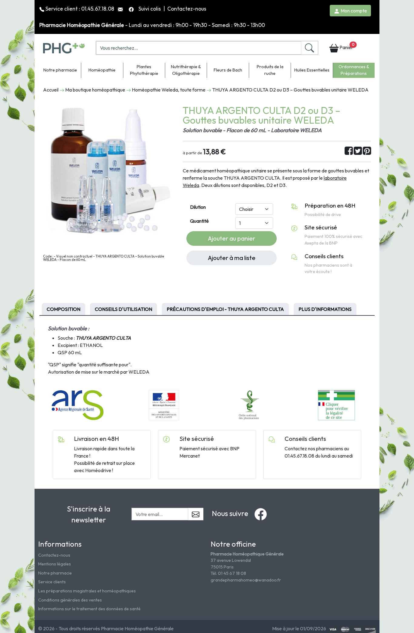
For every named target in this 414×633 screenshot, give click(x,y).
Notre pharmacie (60, 70)
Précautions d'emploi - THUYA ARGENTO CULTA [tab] (225, 309)
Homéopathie (101, 70)
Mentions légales (54, 564)
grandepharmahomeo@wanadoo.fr (246, 580)
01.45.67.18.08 (97, 8)
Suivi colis (150, 8)
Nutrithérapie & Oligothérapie (186, 70)
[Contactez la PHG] (120, 8)
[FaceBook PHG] (131, 8)
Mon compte (353, 11)
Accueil (50, 90)
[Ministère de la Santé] (164, 404)
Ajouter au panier (231, 238)
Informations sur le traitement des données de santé (89, 608)
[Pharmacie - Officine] (336, 404)
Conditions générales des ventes (70, 600)
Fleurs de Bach (228, 70)
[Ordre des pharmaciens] (250, 404)
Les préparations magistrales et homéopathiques (87, 591)
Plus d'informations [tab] (325, 309)
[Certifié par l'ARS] (77, 404)
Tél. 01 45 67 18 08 (228, 573)
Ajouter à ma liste (231, 258)
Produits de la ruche (270, 70)
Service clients (52, 582)
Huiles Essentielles (311, 70)
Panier (346, 46)
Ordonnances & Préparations (354, 70)
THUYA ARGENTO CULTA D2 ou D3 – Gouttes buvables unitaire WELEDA (290, 90)
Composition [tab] (63, 309)
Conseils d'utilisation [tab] (123, 309)
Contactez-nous (186, 8)
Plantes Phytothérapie (144, 70)
